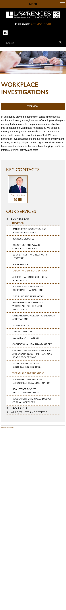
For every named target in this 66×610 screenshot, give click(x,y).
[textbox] (19, 43)
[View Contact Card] (20, 200)
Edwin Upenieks (18, 195)
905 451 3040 (41, 24)
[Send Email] (15, 200)
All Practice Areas (7, 427)
